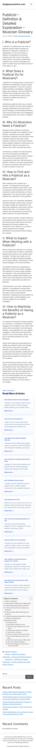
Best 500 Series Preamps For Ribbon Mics (19, 640)
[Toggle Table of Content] (30, 598)
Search (5, 674)
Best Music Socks (12, 622)
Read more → (8, 411)
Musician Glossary (11, 652)
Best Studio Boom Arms (12, 499)
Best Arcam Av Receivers (14, 632)
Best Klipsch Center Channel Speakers (16, 399)
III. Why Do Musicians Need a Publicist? (17, 605)
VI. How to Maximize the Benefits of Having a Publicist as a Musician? (18, 617)
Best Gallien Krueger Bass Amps (16, 624)
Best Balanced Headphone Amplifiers (18, 630)
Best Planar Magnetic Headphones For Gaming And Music (18, 644)
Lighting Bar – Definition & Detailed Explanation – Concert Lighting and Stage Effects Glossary (16, 662)
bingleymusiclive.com (14, 4)
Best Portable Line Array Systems (15, 540)
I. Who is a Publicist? (11, 601)
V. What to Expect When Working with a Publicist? (17, 613)
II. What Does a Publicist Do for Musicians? (18, 603)
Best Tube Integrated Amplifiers (16, 642)
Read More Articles (10, 620)
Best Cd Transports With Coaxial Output (19, 634)
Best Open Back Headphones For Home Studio (18, 627)
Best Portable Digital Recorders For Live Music (18, 637)
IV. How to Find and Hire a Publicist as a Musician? (17, 609)
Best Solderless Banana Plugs (14, 480)
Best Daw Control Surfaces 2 (13, 419)
